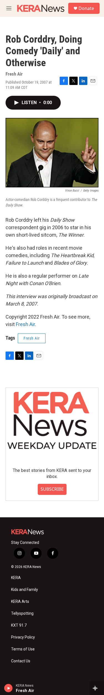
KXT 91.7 (19, 625)
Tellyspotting (22, 613)
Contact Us (20, 661)
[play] (8, 688)
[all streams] (96, 688)
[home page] (40, 8)
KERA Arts (20, 602)
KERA (16, 578)
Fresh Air (25, 324)
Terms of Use (23, 649)
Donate (86, 8)
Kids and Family (24, 590)
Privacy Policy (23, 637)
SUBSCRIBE (52, 489)
